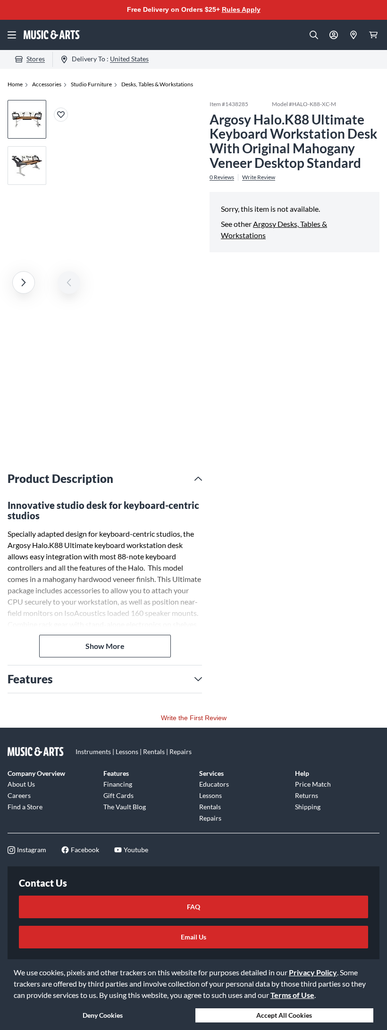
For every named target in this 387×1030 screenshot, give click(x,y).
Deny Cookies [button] (103, 1015)
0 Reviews (222, 177)
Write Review (258, 177)
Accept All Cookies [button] (284, 1015)
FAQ (193, 907)
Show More (105, 645)
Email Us (193, 937)
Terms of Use (292, 994)
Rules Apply (241, 9)
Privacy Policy (313, 972)
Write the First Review (194, 718)
